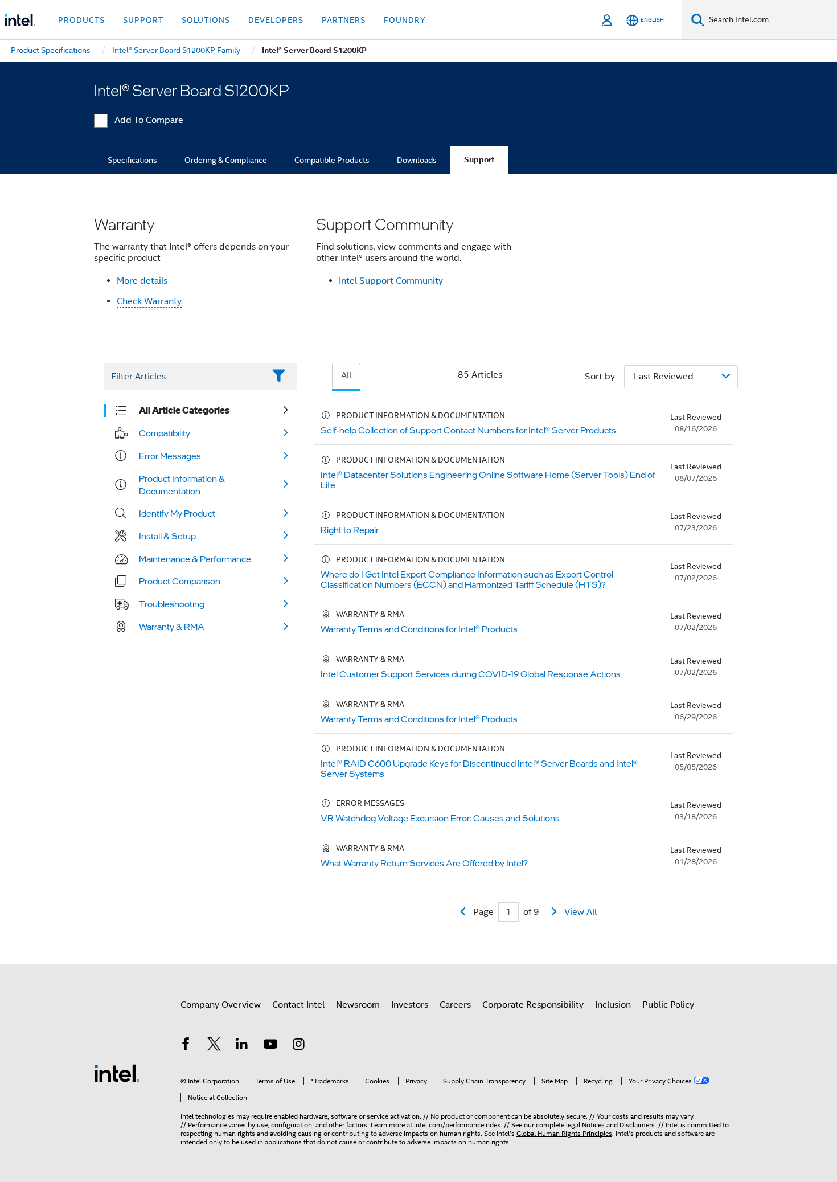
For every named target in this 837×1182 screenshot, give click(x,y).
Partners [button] (344, 20)
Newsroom (358, 1005)
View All (580, 912)
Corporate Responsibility (533, 1005)
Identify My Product (177, 513)
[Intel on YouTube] (270, 1046)
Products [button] (81, 20)
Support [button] (143, 20)
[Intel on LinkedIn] (242, 1046)
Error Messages (170, 455)
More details (142, 281)
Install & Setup (167, 536)
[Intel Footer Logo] (117, 1072)
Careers (455, 1005)
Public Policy (668, 1005)
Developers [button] (275, 20)
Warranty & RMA (171, 626)
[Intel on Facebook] (185, 1046)
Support (479, 159)
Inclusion (613, 1005)
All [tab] (346, 375)
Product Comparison (179, 581)
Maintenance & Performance (195, 559)
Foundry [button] (405, 20)
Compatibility (164, 433)
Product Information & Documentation (182, 485)
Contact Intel (298, 1005)
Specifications (132, 160)
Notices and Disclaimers (618, 1124)
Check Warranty (149, 301)
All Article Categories (184, 410)
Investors (409, 1005)
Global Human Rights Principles (564, 1133)
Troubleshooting (171, 604)
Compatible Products (332, 160)
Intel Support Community (391, 281)
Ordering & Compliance (225, 160)
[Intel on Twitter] (214, 1046)
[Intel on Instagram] (298, 1046)
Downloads (417, 160)
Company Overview (220, 1005)
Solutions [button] (206, 20)
